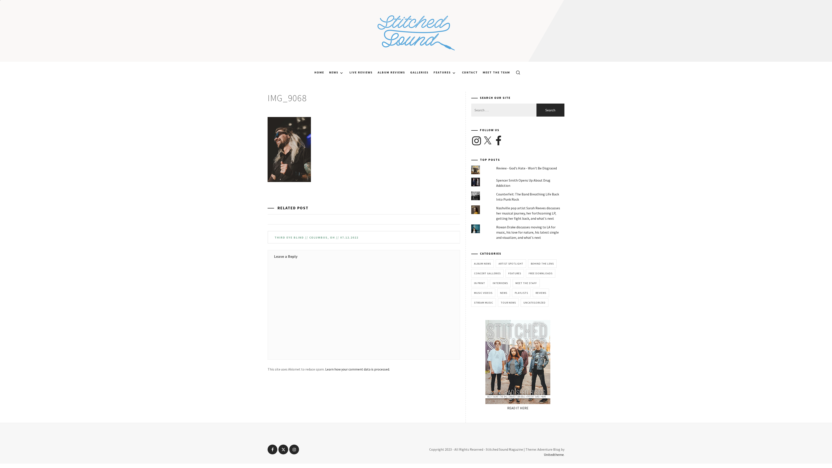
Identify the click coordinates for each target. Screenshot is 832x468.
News (333, 72)
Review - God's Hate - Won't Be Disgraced (526, 168)
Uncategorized (534, 302)
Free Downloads (540, 273)
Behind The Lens (542, 263)
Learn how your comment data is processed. (357, 369)
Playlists (521, 292)
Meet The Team (496, 72)
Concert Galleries (487, 273)
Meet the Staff (526, 283)
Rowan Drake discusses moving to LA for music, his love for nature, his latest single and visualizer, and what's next (527, 232)
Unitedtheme (554, 454)
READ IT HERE (517, 408)
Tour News (508, 302)
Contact (470, 72)
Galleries (419, 72)
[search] (516, 72)
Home (319, 72)
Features (442, 72)
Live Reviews (361, 72)
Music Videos (483, 292)
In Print (479, 283)
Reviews (541, 292)
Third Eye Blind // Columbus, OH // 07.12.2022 (316, 237)
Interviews (500, 283)
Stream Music (483, 302)
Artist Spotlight (511, 263)
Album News (482, 263)
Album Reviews (391, 72)
